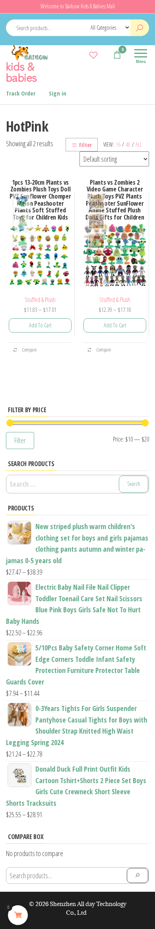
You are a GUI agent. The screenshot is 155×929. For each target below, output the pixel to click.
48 (128, 144)
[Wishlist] (93, 55)
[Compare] (81, 55)
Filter (85, 145)
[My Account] (105, 55)
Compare (29, 349)
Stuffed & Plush (40, 299)
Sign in (57, 93)
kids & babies (21, 71)
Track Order (20, 93)
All (139, 144)
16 (118, 144)
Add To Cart (40, 325)
